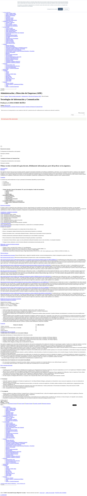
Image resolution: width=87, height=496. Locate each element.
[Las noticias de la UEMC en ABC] (60, 488)
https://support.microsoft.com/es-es (7, 257)
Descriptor (3, 169)
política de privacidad (50, 492)
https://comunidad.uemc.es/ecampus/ (8, 255)
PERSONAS (14, 483)
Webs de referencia (4, 253)
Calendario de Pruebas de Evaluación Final (33, 106)
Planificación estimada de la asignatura (8, 300)
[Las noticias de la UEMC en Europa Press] (73, 488)
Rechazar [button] (66, 9)
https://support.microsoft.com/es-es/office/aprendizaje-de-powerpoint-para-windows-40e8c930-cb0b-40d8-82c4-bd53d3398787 (26, 293)
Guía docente (3, 106)
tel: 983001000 (4, 494)
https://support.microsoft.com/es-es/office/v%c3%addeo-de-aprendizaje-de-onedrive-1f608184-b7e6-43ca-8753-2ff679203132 (26, 276)
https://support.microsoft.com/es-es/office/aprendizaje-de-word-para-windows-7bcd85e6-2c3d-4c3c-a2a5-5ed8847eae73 (25, 282)
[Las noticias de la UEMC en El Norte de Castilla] (48, 488)
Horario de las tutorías (20, 106)
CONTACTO (9, 483)
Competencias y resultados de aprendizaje (9, 212)
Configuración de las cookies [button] (52, 9)
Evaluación (3, 323)
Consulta (2, 88)
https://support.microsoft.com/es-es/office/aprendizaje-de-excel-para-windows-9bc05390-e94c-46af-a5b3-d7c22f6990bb (25, 287)
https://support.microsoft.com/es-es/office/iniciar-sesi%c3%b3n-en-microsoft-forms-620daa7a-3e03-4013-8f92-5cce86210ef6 (26, 265)
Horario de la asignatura (11, 106)
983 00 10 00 (7, 105)
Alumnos (6, 96)
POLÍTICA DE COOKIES (60, 492)
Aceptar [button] (60, 9)
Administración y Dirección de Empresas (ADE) (31, 96)
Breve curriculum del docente (6, 365)
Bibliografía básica (4, 245)
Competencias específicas (6, 223)
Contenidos (3, 177)
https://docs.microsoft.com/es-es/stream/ (8, 270)
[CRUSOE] (78, 488)
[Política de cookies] (45, 492)
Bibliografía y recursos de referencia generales (10, 244)
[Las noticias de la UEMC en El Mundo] (66, 488)
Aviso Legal (42, 492)
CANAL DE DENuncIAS (21, 483)
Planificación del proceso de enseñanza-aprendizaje (11, 298)
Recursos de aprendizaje (5, 205)
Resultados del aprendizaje (6, 225)
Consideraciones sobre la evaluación (8, 331)
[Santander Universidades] (83, 488)
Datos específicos (4, 168)
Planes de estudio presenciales (15, 96)
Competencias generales (5, 213)
